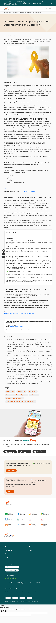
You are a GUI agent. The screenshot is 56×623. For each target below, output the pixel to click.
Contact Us (8, 550)
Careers (31, 547)
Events (7, 554)
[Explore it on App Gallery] (39, 452)
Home (5, 12)
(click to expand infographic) (27, 191)
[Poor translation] (5, 611)
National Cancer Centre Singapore (16, 395)
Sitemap (18, 588)
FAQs (30, 550)
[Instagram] (13, 578)
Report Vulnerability (32, 592)
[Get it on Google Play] (24, 452)
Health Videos (13, 570)
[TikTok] (8, 578)
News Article (10, 391)
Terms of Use (8, 588)
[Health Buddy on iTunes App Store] (10, 452)
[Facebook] (6, 578)
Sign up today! (11, 470)
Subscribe (10, 491)
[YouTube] (16, 578)
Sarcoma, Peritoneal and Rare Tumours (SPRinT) (20, 401)
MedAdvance (21, 391)
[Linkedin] (11, 578)
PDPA (6, 592)
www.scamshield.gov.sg (10, 4)
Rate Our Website (20, 592)
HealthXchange (13, 566)
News (10, 12)
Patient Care (32, 391)
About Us (8, 547)
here (10, 329)
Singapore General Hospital (14, 398)
